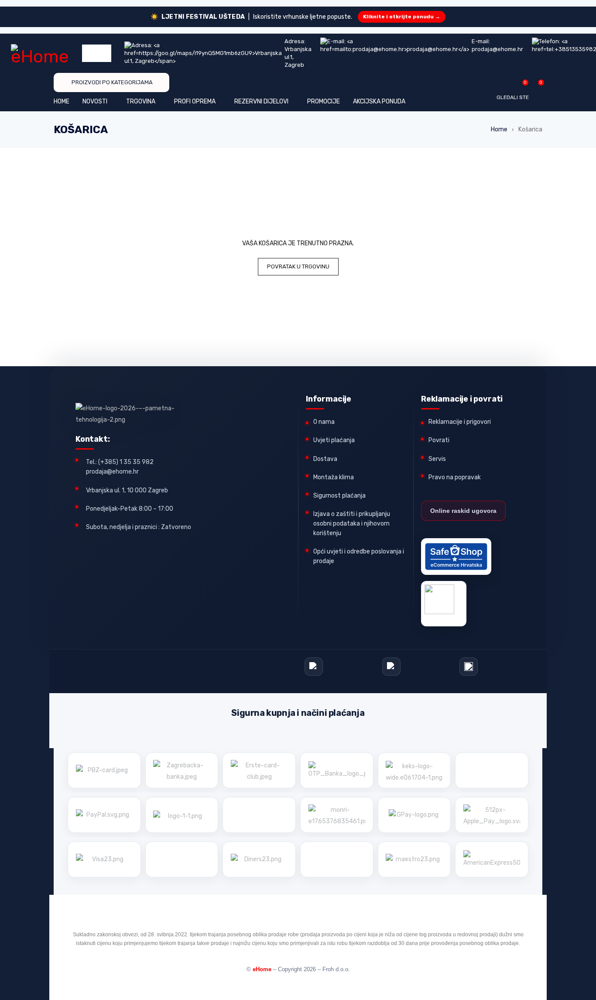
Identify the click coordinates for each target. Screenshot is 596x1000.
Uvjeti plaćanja (334, 440)
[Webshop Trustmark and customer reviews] (456, 556)
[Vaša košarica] (536, 85)
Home (499, 129)
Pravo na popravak (454, 477)
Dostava (325, 459)
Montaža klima (333, 477)
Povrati (438, 440)
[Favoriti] (520, 85)
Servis (437, 459)
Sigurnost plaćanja (339, 495)
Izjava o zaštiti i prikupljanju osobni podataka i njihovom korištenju (351, 523)
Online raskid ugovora (463, 510)
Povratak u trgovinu (298, 266)
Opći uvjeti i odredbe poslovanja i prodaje (358, 556)
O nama (324, 422)
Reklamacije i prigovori (459, 422)
